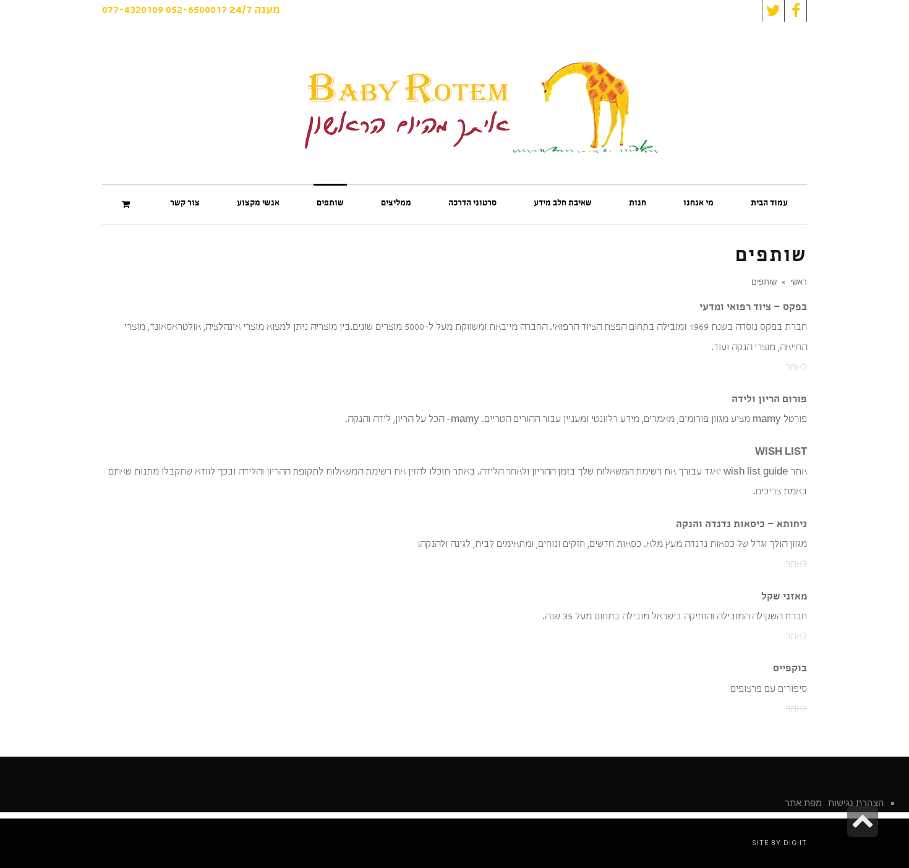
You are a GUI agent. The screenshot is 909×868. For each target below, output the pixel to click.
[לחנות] (127, 204)
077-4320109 (132, 10)
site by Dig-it (779, 843)
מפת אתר (803, 803)
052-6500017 (196, 10)
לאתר (796, 368)
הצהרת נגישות (856, 803)
